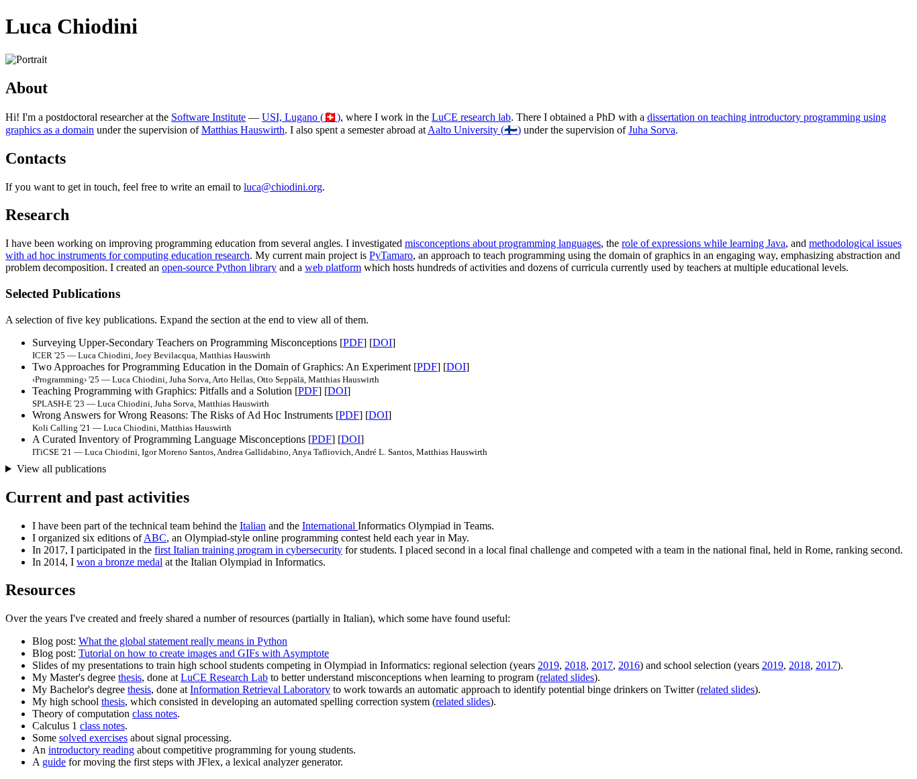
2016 (629, 665)
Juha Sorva (651, 130)
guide (54, 762)
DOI (382, 342)
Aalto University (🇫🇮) (474, 130)
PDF (353, 342)
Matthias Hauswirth (243, 130)
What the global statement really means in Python (183, 641)
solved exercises (93, 737)
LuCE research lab (471, 117)
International (330, 525)
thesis (130, 677)
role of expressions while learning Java (703, 243)
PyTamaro (391, 255)
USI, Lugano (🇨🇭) (301, 117)
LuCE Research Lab (224, 677)
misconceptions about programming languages (503, 243)
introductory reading (91, 750)
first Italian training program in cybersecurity (248, 550)
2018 (575, 665)
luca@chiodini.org (283, 187)
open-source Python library (219, 267)
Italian (253, 525)
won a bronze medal (119, 562)
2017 (602, 665)
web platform (333, 267)
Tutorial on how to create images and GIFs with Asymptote (204, 653)
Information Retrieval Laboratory (260, 689)
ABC (155, 537)
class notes (154, 713)
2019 (548, 665)
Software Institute (208, 117)
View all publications (61, 468)
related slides (567, 677)
